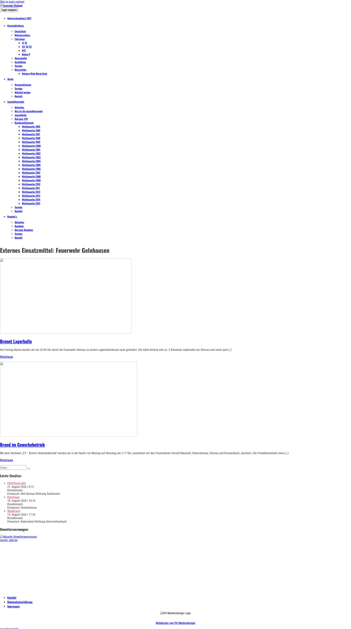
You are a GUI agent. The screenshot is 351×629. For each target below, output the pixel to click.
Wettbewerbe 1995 (31, 126)
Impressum (13, 606)
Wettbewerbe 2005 (31, 165)
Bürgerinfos (20, 70)
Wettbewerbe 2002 (31, 153)
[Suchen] (28, 468)
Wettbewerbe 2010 (31, 184)
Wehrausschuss (22, 35)
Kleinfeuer (13, 497)
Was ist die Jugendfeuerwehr (29, 111)
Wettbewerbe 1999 (31, 142)
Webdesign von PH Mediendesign (175, 623)
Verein (10, 79)
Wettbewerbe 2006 (31, 169)
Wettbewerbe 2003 (31, 157)
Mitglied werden (23, 92)
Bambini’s (12, 216)
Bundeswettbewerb (24, 123)
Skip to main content (12, 1)
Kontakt (18, 96)
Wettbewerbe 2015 (31, 203)
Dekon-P (26, 54)
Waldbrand (13, 511)
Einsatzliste (20, 31)
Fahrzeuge (20, 39)
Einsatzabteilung (15, 25)
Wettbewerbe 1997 (31, 134)
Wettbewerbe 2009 (31, 180)
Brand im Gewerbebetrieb (22, 444)
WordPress (16, 628)
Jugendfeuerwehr (15, 102)
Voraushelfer (21, 58)
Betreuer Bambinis (24, 230)
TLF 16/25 (27, 46)
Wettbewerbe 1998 (31, 138)
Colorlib (6, 628)
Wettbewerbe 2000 (31, 146)
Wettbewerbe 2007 (31, 172)
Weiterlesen (6, 356)
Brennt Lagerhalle (16, 341)
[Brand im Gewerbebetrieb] (68, 436)
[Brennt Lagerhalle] (66, 332)
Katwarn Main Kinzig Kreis (34, 73)
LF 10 (24, 43)
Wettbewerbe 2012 (31, 192)
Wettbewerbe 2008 (31, 176)
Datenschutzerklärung (20, 602)
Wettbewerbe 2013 (31, 196)
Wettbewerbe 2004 (31, 161)
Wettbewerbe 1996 (31, 130)
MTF (24, 50)
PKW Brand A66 (16, 483)
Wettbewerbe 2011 (31, 188)
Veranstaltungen (23, 85)
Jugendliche (21, 115)
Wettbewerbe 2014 (31, 199)
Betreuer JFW (21, 119)
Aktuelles (19, 107)
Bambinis (19, 226)
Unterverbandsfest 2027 (19, 18)
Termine (18, 66)
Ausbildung (20, 62)
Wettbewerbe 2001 (31, 149)
